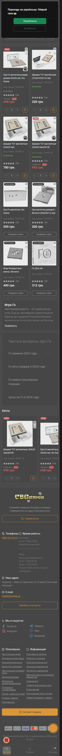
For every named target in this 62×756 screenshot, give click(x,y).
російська (30, 28)
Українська (30, 21)
